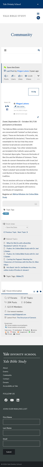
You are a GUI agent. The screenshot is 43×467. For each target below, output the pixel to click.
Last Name (7, 428)
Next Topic (22, 232)
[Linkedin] (18, 400)
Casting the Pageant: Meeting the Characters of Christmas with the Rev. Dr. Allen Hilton (21, 262)
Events (5, 371)
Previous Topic (10, 232)
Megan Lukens (23, 71)
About (5, 368)
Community (7, 375)
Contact (6, 379)
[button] (38, 4)
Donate (6, 382)
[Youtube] (12, 400)
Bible (6, 213)
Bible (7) (19, 276)
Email (5, 439)
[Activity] (8, 106)
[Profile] (6, 106)
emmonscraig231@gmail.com (15, 314)
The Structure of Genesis (26, 318)
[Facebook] (6, 400)
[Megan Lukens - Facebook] (7, 110)
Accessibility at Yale (10, 386)
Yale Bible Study (14, 16)
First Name (7, 417)
